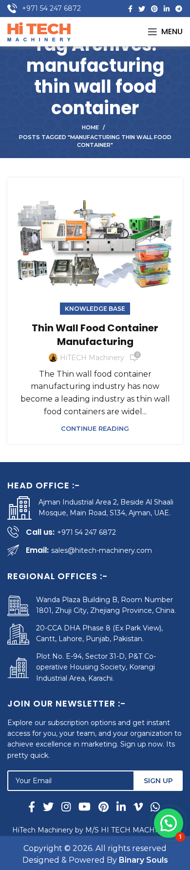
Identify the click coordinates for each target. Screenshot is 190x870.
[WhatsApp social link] (153, 806)
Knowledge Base (95, 308)
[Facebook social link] (130, 8)
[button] (168, 823)
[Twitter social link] (141, 8)
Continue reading (95, 428)
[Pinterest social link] (154, 8)
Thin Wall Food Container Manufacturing (95, 334)
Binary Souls (143, 860)
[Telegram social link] (178, 8)
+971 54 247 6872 (51, 8)
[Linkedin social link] (166, 8)
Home (90, 127)
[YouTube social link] (85, 806)
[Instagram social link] (66, 806)
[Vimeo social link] (138, 806)
